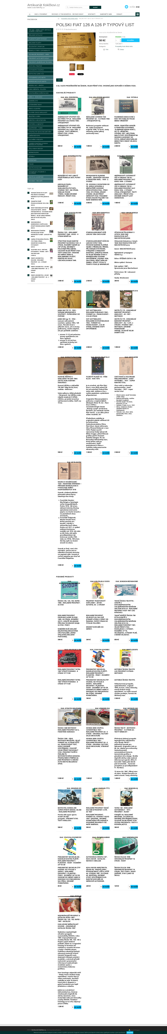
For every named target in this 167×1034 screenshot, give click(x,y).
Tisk (107, 49)
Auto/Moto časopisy (36, 70)
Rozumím (130, 1032)
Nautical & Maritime (36, 177)
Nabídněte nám (106, 14)
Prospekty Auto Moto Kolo (39, 58)
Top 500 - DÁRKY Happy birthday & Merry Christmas (40, 30)
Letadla (31, 156)
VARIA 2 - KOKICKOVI (35, 97)
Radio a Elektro (34, 108)
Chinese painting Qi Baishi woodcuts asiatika (38, 144)
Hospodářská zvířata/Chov (39, 93)
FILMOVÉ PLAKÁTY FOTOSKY (38, 39)
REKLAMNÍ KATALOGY (35, 35)
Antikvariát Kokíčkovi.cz (43, 6)
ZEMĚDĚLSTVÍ (33, 101)
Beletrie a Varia (34, 116)
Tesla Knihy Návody (36, 148)
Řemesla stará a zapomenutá (39, 50)
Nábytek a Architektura (37, 120)
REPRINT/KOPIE (34, 152)
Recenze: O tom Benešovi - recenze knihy (67, 14)
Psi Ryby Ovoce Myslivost (38, 112)
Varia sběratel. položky (37, 89)
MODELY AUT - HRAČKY (36, 85)
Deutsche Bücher (35, 168)
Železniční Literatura (37, 47)
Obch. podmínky (40, 14)
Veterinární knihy (35, 105)
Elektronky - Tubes (36, 128)
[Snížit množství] (120, 41)
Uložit (72, 74)
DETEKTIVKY (32, 160)
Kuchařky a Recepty (36, 139)
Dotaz (122, 49)
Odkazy (119, 14)
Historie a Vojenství (36, 124)
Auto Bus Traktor (35, 66)
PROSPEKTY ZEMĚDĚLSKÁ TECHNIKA (40, 62)
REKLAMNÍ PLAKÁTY (35, 43)
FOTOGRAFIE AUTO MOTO (37, 78)
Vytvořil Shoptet (135, 1030)
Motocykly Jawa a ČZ (36, 74)
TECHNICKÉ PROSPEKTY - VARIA (39, 54)
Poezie (31, 164)
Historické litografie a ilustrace (37, 172)
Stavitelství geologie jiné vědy (40, 132)
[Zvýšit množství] (120, 39)
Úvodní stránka (29, 14)
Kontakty (91, 14)
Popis (59, 80)
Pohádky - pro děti (36, 181)
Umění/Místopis (34, 136)
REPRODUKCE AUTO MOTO (37, 81)
